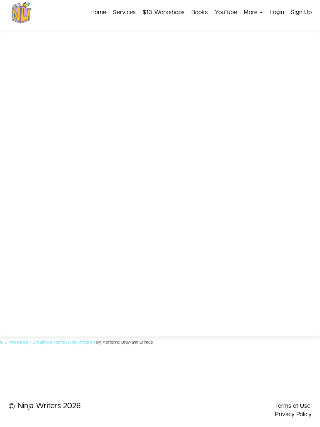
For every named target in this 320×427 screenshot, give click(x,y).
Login (277, 12)
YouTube (226, 12)
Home (98, 12)
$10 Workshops (163, 12)
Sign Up (301, 12)
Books (199, 12)
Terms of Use (292, 406)
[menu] (198, 12)
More (251, 12)
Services (124, 12)
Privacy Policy (293, 414)
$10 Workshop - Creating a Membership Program (47, 342)
